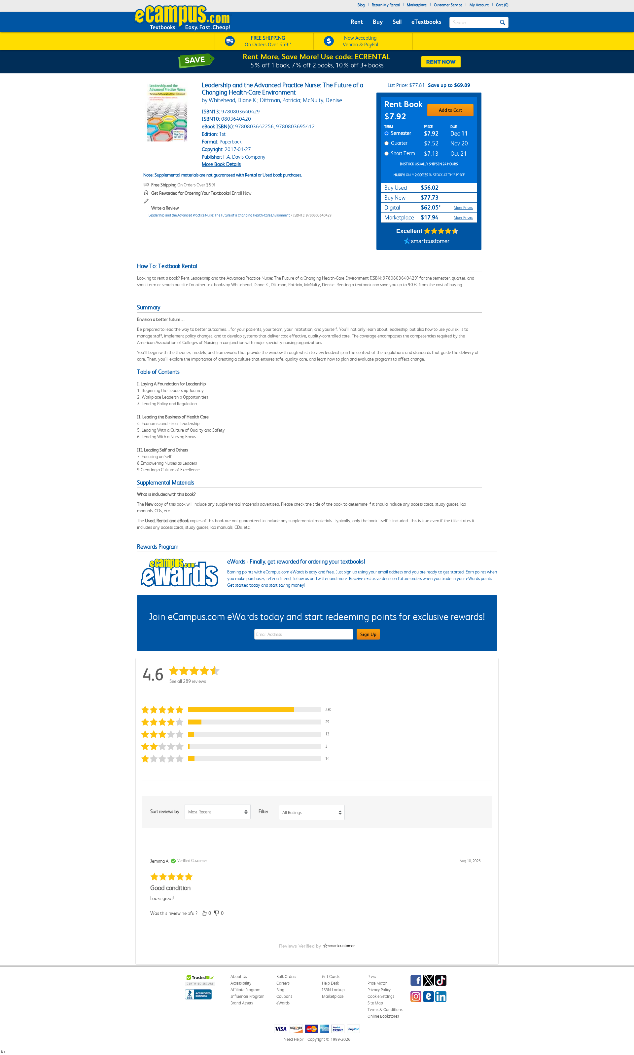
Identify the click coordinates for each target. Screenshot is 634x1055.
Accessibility (240, 983)
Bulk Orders (286, 976)
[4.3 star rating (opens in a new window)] (441, 231)
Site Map (375, 1002)
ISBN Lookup (333, 989)
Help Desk (330, 983)
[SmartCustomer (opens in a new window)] (427, 242)
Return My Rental (386, 5)
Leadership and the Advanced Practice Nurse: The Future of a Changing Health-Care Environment (219, 215)
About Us (238, 976)
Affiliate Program (245, 989)
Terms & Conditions (385, 1009)
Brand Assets (241, 1002)
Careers (283, 983)
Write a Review (165, 208)
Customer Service (448, 5)
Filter (263, 811)
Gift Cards (330, 976)
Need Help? (293, 1039)
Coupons (284, 996)
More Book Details (221, 164)
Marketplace (417, 5)
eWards (283, 1002)
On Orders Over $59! (183, 184)
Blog (361, 5)
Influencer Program (247, 996)
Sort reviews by (164, 811)
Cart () (502, 5)
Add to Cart (450, 110)
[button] (239, 709)
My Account (479, 5)
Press (372, 976)
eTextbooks (426, 21)
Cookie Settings (381, 996)
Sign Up (368, 634)
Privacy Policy (379, 989)
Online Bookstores (383, 1016)
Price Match (378, 983)
